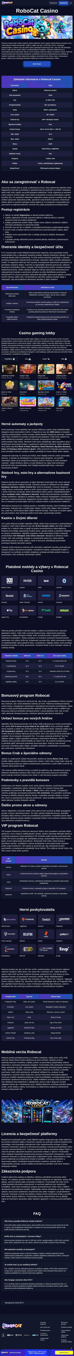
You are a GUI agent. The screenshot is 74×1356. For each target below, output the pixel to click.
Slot (62, 359)
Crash (45, 359)
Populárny (8, 359)
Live (26, 359)
